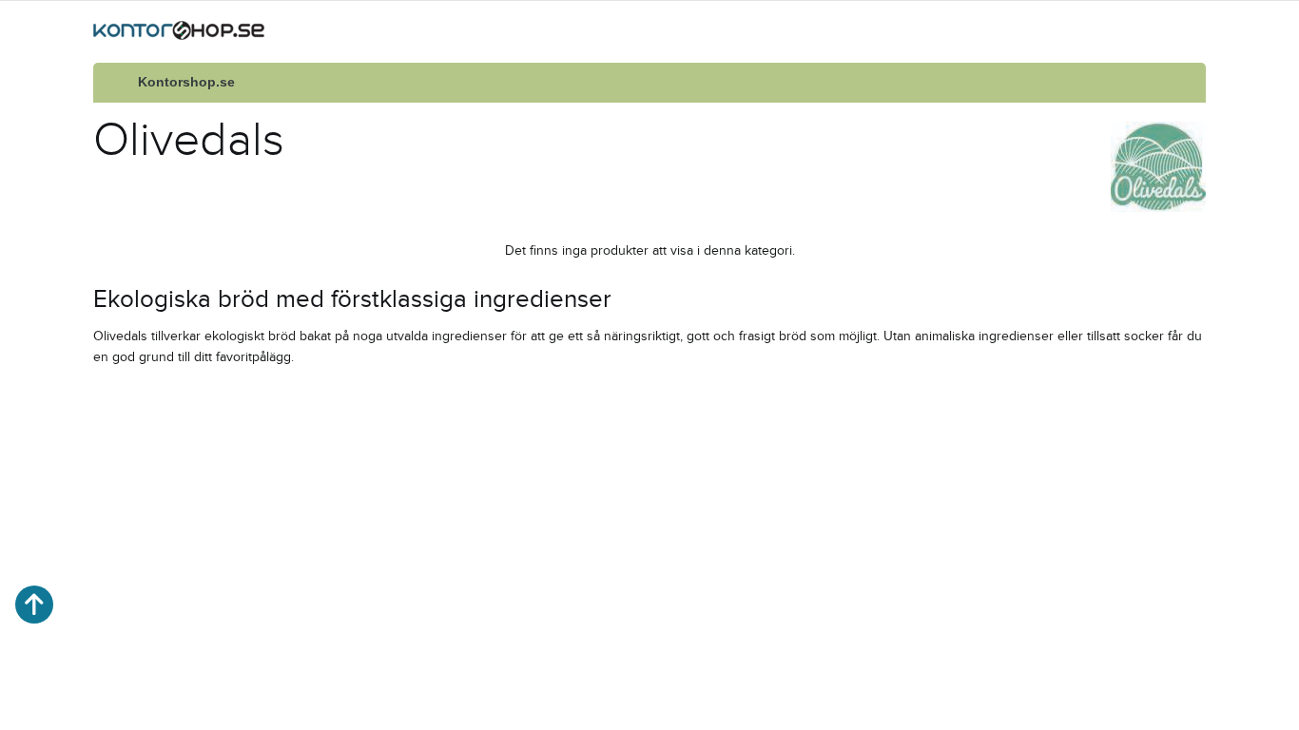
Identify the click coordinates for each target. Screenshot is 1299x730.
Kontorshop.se (186, 82)
